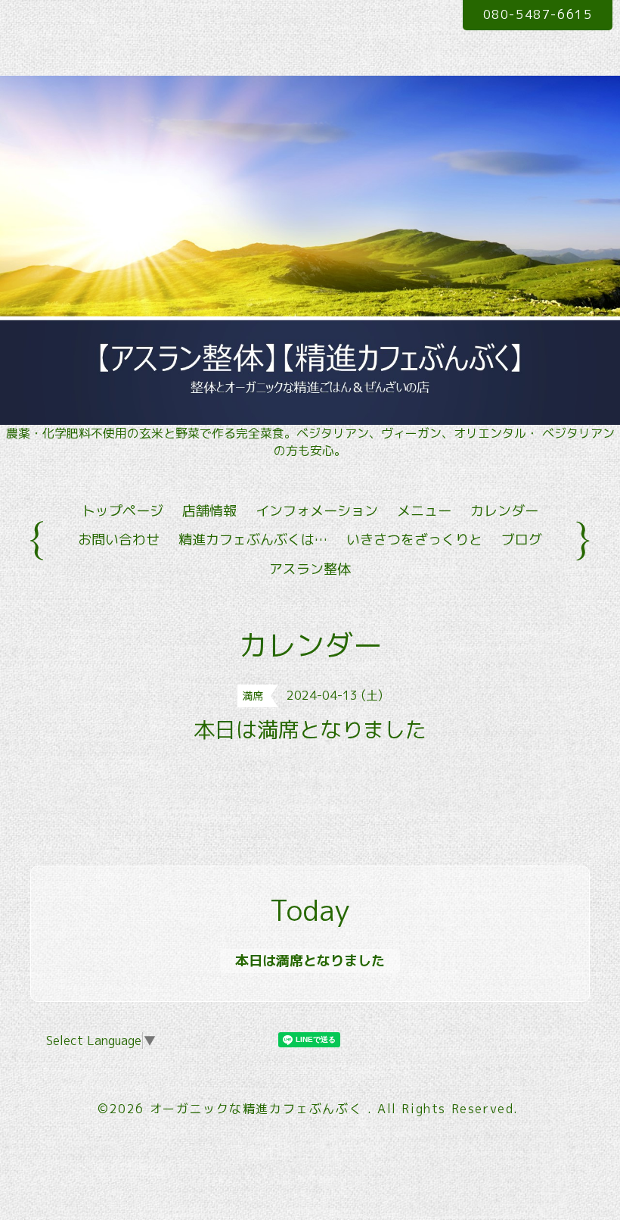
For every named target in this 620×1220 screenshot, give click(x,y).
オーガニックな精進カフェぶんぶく (258, 1108)
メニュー (424, 510)
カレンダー (504, 510)
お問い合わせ (119, 539)
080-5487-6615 (538, 14)
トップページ (122, 510)
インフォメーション (317, 510)
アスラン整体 (310, 569)
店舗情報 (209, 510)
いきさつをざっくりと (414, 539)
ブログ (521, 539)
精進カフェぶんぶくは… (252, 539)
